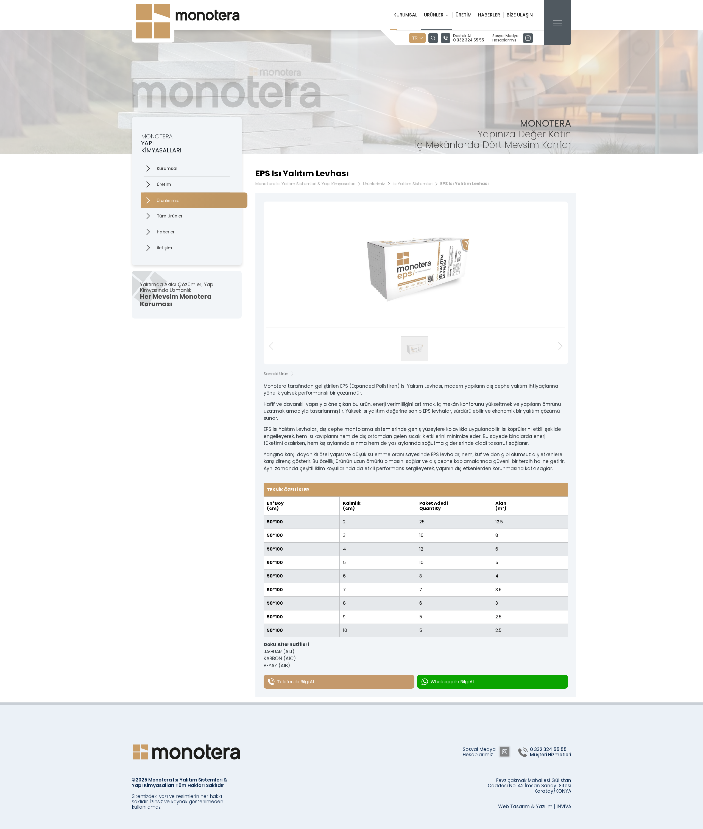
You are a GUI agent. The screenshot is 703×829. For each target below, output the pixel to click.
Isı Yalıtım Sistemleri (413, 183)
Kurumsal (405, 15)
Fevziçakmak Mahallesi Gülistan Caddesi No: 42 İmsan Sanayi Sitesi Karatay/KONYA (529, 786)
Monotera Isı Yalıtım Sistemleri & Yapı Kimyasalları (305, 183)
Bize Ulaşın (520, 15)
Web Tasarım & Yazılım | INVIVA (534, 807)
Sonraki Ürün (276, 373)
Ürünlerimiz (168, 200)
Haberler (489, 15)
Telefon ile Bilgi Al (295, 682)
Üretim (464, 15)
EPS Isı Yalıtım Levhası (464, 183)
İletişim (164, 248)
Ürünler (433, 15)
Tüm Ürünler (170, 216)
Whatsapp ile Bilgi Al (452, 682)
